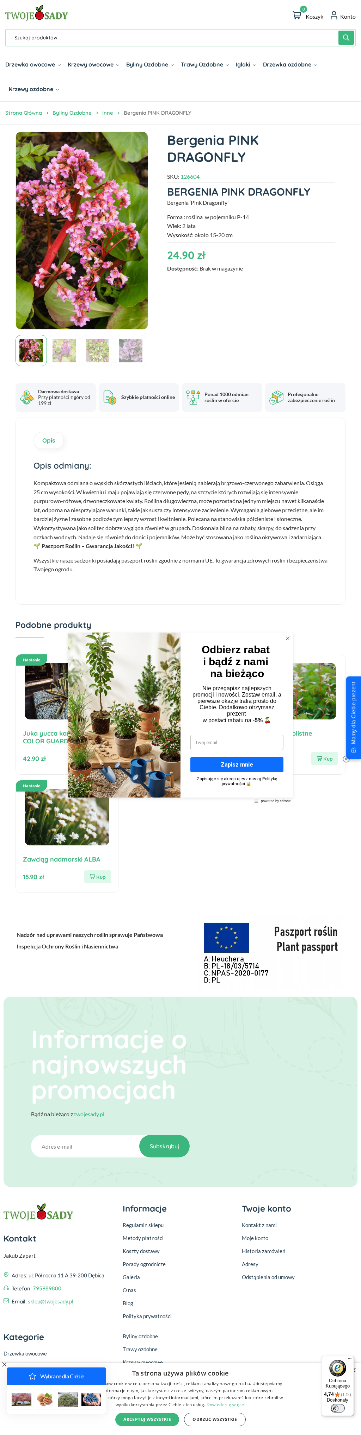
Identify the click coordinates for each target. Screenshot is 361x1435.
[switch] (338, 1408)
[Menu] (349, 1360)
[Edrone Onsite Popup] (180, 717)
